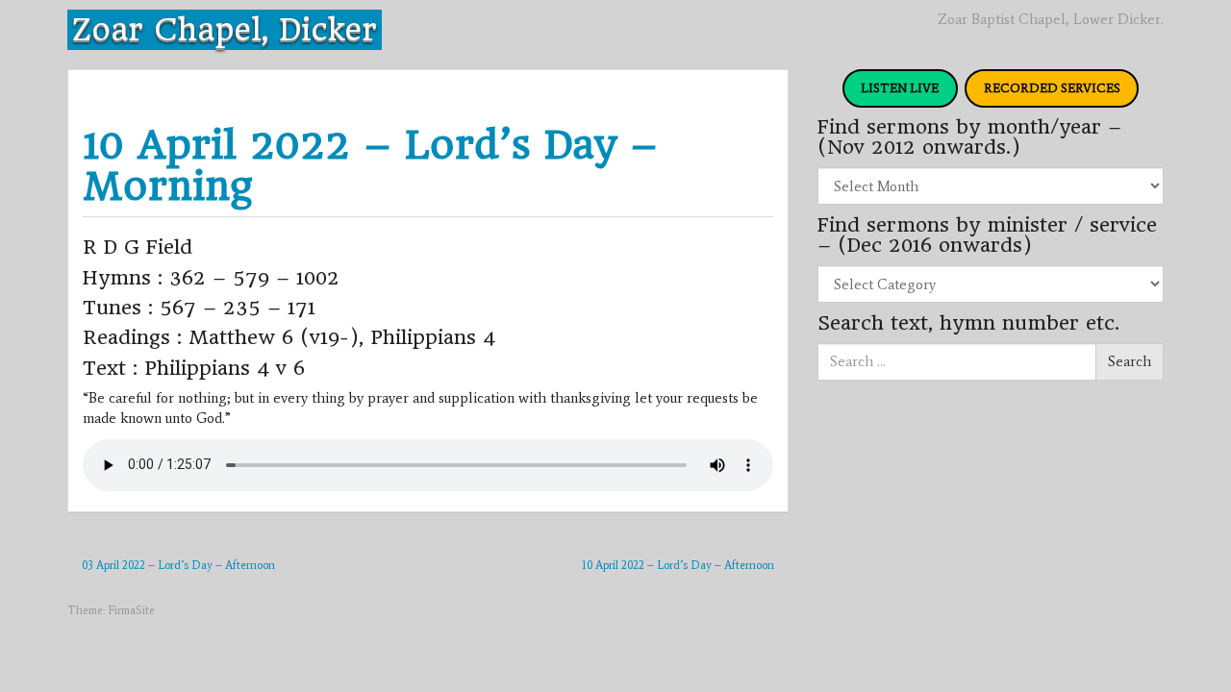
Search (1129, 361)
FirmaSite (131, 610)
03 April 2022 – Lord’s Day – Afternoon (178, 565)
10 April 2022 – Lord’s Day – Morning (370, 165)
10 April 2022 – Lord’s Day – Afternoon (678, 565)
